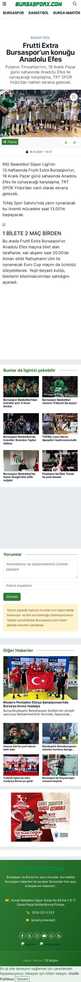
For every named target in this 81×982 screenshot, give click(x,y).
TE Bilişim (51, 960)
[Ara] (74, 3)
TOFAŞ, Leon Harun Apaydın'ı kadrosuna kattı (59, 438)
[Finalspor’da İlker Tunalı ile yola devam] (60, 460)
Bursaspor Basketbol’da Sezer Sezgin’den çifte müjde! (19, 477)
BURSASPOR (13, 13)
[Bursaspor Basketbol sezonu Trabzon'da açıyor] (60, 386)
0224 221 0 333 (43, 912)
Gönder (12, 597)
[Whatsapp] (51, 935)
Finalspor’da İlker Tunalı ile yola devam (58, 475)
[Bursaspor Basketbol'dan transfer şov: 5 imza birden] (21, 386)
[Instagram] (37, 935)
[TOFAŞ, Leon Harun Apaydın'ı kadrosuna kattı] (60, 423)
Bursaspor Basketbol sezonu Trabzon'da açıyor (59, 401)
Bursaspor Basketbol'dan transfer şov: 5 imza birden (20, 403)
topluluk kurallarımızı (43, 610)
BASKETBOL (39, 13)
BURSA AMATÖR (66, 13)
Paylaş (12, 142)
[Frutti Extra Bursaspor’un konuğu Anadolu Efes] (40, 113)
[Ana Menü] (4, 4)
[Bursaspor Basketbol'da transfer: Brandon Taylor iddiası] (21, 423)
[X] (29, 935)
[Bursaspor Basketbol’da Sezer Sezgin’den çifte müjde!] (21, 460)
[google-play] (50, 945)
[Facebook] (22, 935)
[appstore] (29, 945)
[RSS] (58, 935)
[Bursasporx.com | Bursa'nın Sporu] (39, 3)
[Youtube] (44, 935)
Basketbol (40, 38)
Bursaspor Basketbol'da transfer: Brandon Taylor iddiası (19, 440)
